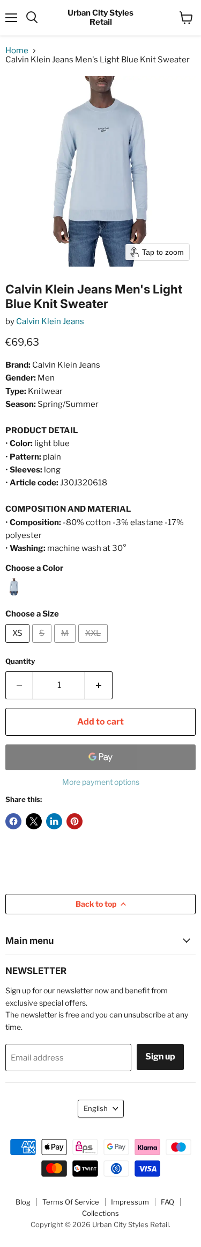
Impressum (130, 1202)
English (96, 1108)
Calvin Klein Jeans (50, 321)
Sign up (160, 1056)
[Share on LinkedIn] (54, 821)
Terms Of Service (70, 1202)
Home (16, 50)
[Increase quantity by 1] (99, 685)
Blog (23, 1202)
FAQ (167, 1202)
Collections (100, 1213)
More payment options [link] (100, 782)
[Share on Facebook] (13, 821)
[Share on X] (34, 821)
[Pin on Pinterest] (74, 821)
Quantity (20, 661)
